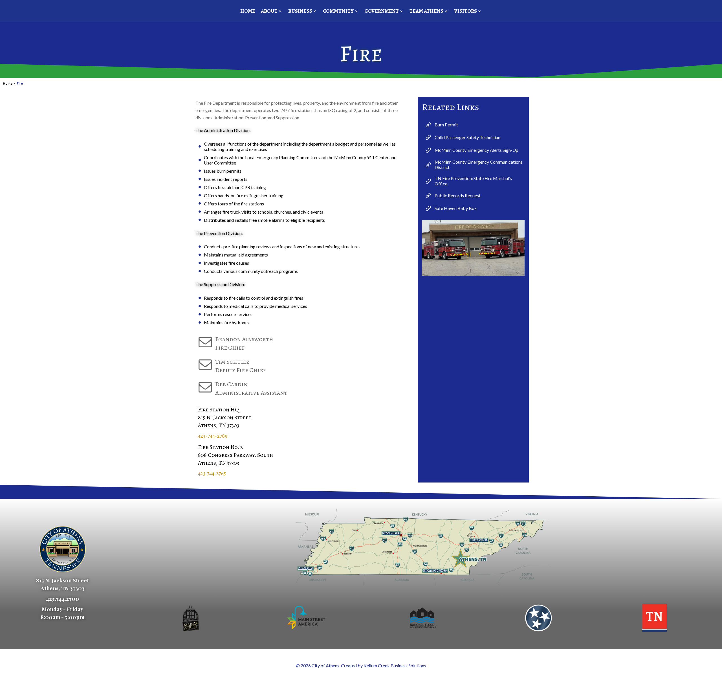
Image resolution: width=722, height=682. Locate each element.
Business (300, 11)
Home (247, 11)
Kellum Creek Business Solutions (395, 665)
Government (381, 11)
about (269, 11)
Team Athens (426, 11)
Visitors (465, 11)
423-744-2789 (213, 436)
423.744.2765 (212, 473)
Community (338, 11)
